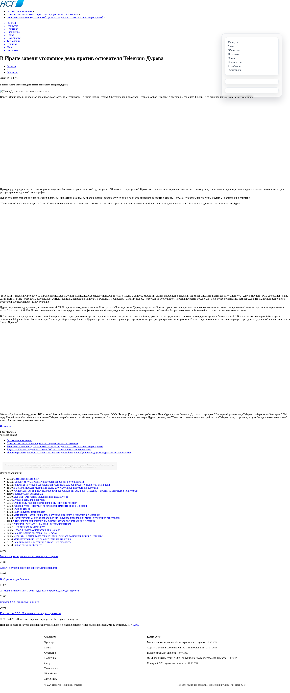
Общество (12, 72)
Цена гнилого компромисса (29, 526)
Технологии (51, 668)
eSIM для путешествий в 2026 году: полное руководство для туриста (68, 466)
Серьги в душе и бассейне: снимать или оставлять (66, 465)
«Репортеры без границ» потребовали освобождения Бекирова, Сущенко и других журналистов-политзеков (69, 452)
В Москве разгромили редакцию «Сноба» (37, 529)
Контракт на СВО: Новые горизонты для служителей (30, 613)
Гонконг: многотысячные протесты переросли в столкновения (42, 14)
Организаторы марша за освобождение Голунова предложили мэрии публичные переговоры (66, 517)
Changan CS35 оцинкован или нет (83, 467)
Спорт (48, 663)
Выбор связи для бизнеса (97, 465)
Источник (5, 426)
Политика (50, 657)
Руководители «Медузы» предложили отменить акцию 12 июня (50, 505)
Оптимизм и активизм (19, 11)
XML (136, 624)
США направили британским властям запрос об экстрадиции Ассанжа (54, 520)
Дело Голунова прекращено (29, 511)
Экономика (50, 678)
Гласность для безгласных (28, 493)
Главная (11, 66)
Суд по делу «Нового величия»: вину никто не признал (45, 502)
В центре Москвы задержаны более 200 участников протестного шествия (49, 449)
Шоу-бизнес (51, 673)
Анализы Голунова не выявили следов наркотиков (42, 523)
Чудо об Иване (21, 508)
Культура (49, 642)
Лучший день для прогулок (29, 499)
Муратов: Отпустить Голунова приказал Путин (40, 496)
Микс (47, 647)
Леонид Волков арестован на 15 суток (35, 532)
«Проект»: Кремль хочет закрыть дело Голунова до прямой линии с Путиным (58, 535)
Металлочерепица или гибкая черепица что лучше (25, 465)
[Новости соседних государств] (12, 6)
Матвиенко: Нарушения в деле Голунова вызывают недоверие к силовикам (56, 514)
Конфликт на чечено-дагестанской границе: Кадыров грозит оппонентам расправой (55, 17)
